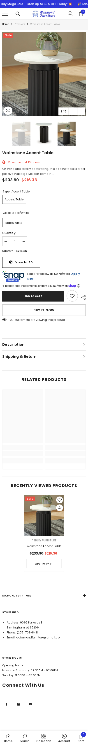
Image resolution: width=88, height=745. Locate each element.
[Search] (18, 14)
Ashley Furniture (44, 540)
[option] (44, 74)
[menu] (5, 14)
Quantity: (9, 233)
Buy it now (44, 310)
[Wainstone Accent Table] (44, 515)
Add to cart (33, 296)
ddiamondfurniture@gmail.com (39, 637)
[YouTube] (30, 704)
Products (19, 24)
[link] (72, 296)
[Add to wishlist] (59, 500)
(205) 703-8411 (27, 632)
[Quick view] (59, 507)
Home (5, 24)
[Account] (70, 13)
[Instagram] (18, 704)
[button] (73, 111)
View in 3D (23, 262)
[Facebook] (6, 704)
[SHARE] (82, 297)
